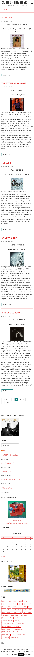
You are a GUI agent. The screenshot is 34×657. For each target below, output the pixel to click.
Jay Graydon (18, 618)
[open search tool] (28, 3)
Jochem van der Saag (8, 623)
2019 (29, 606)
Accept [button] (21, 654)
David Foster (14, 615)
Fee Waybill (24, 615)
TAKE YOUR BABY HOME (13, 83)
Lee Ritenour (16, 626)
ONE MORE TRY (9, 238)
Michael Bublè (6, 632)
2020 (3, 609)
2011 (19, 604)
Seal (13, 634)
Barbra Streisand (7, 612)
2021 (9, 609)
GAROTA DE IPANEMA (9, 455)
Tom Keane (5, 637)
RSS (4, 451)
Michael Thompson (18, 632)
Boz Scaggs (27, 612)
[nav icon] (32, 3)
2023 (19, 609)
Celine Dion (5, 615)
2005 (14, 601)
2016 (14, 606)
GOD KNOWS (6, 488)
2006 (20, 601)
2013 (30, 604)
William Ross (14, 637)
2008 (3, 604)
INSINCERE (6, 17)
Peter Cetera (6, 634)
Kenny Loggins (6, 626)
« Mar (3, 556)
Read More (27, 654)
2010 (14, 604)
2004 (9, 601)
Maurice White (18, 629)
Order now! (17, 520)
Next (8, 402)
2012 (24, 604)
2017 (19, 606)
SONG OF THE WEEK (14, 2)
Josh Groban (20, 623)
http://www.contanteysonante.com (17, 523)
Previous (6, 399)
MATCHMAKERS (7, 463)
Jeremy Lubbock (7, 620)
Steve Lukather (21, 634)
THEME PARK (6, 471)
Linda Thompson (7, 629)
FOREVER (6, 163)
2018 (24, 606)
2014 (3, 606)
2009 (9, 604)
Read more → (7, 75)
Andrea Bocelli (27, 609)
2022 (14, 609)
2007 (25, 601)
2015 (9, 606)
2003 (3, 601)
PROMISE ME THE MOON (11, 480)
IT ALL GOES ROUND (11, 312)
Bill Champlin (18, 612)
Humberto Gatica (7, 618)
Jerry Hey (17, 620)
